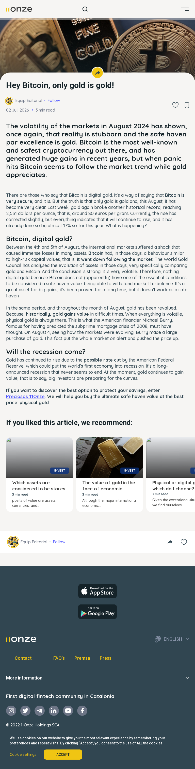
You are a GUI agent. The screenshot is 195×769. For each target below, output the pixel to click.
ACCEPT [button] (63, 755)
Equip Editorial (28, 100)
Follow (53, 100)
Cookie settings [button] (23, 754)
